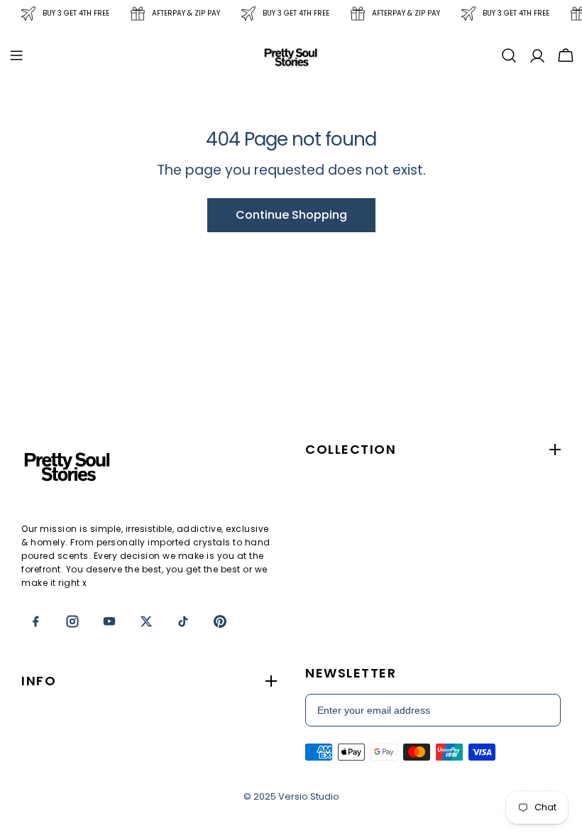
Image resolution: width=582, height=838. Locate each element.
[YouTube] (109, 621)
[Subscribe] (542, 710)
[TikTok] (183, 621)
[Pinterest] (220, 621)
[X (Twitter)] (146, 621)
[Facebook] (35, 621)
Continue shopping (291, 215)
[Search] (509, 55)
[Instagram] (72, 621)
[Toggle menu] (16, 55)
